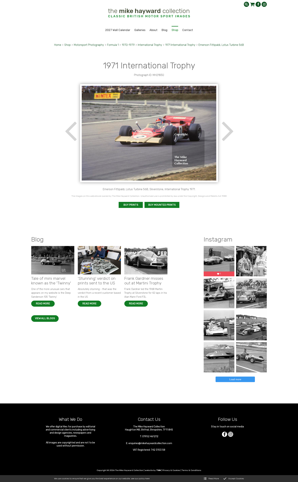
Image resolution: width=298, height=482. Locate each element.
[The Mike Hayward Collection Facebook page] (258, 4)
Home (57, 45)
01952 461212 (150, 436)
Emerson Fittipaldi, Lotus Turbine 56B (221, 45)
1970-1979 (128, 45)
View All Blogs (45, 318)
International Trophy (150, 45)
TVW (158, 470)
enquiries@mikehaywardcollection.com (150, 443)
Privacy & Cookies (171, 470)
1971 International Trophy (180, 45)
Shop (67, 45)
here (147, 478)
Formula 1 (113, 45)
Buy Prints (130, 204)
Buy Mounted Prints (162, 204)
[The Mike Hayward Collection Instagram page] (264, 4)
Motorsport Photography (89, 45)
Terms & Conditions (191, 470)
